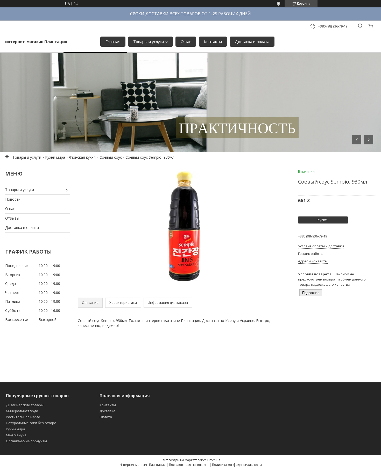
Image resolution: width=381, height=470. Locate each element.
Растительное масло (23, 417)
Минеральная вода (22, 411)
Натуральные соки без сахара (31, 422)
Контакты (213, 41)
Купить (323, 220)
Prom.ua (214, 460)
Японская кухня (82, 157)
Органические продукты (26, 441)
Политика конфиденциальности (237, 464)
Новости (12, 199)
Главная (112, 41)
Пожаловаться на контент (189, 464)
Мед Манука (16, 435)
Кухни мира (55, 157)
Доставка (107, 411)
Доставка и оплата (252, 41)
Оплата (106, 417)
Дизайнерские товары (25, 405)
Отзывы (12, 218)
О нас (186, 41)
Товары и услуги (148, 41)
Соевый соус (111, 157)
